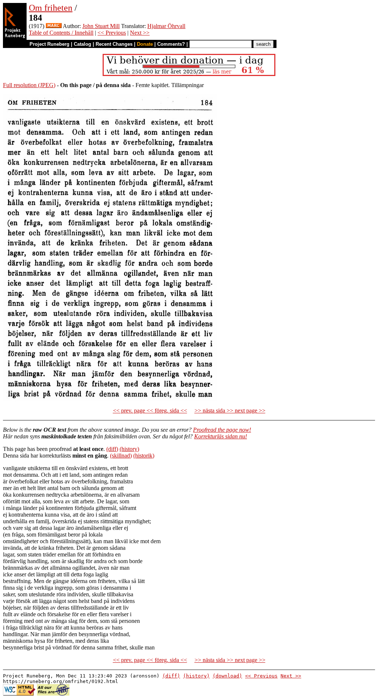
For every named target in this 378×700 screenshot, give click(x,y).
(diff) (112, 449)
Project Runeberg (49, 44)
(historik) (143, 455)
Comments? (171, 44)
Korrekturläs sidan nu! (220, 436)
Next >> (140, 33)
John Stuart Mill (101, 26)
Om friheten (50, 8)
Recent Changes (114, 44)
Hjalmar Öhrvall (166, 26)
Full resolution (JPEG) (29, 85)
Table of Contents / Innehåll (61, 33)
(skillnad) (121, 455)
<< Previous (111, 33)
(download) (227, 676)
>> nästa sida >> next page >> (230, 410)
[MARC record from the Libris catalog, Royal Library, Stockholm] (54, 26)
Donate (145, 44)
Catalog (82, 44)
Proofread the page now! (222, 430)
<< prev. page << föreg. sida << (150, 410)
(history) (129, 449)
